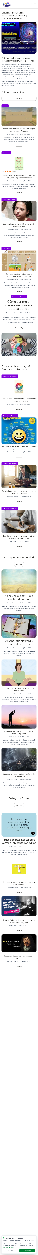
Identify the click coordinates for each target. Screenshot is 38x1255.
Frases (5, 106)
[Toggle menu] (35, 4)
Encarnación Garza (9, 47)
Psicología (6, 153)
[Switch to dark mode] (31, 4)
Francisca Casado (12, 181)
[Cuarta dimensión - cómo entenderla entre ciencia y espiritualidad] (19, 38)
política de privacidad (8, 1247)
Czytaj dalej (19, 328)
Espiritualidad (9, 38)
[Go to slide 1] (30, 51)
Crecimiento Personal (19, 297)
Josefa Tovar (13, 541)
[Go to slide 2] (32, 51)
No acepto (11, 1250)
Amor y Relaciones (9, 199)
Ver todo (19, 98)
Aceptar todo (27, 1250)
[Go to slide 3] (34, 51)
